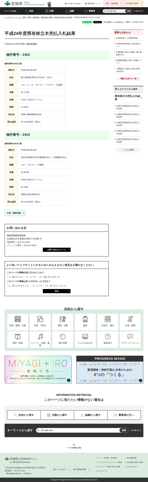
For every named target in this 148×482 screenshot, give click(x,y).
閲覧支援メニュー (94, 3)
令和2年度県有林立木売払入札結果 (128, 140)
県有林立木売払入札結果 (63, 17)
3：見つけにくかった (57, 286)
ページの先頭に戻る (74, 448)
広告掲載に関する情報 (135, 462)
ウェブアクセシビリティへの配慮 (110, 462)
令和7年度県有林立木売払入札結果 (128, 107)
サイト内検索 (104, 11)
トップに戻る (12, 11)
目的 (31, 11)
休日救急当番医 (131, 3)
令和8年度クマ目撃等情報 (126, 38)
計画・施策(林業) (14, 213)
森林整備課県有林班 (16, 235)
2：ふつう (31, 277)
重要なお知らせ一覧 (128, 79)
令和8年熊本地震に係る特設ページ (128, 45)
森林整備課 (31, 44)
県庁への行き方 (59, 469)
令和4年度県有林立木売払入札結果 (128, 132)
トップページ (9, 17)
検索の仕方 (139, 11)
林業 (29, 17)
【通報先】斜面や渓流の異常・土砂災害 (129, 70)
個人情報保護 (132, 458)
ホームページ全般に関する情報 (109, 467)
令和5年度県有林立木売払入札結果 (128, 124)
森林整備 (36, 17)
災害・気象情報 (111, 3)
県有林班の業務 (46, 17)
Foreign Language (74, 3)
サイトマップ (102, 471)
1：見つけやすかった (19, 286)
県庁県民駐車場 (79, 469)
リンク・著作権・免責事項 (107, 458)
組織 (72, 11)
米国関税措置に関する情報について (129, 61)
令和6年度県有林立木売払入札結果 (128, 115)
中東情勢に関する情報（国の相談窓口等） (129, 53)
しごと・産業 (21, 17)
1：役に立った (16, 277)
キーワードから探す (20, 430)
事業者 (92, 11)
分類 (51, 11)
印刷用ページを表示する (115, 22)
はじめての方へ (132, 467)
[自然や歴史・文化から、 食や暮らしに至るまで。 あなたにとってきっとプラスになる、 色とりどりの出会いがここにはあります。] (38, 377)
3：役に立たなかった (50, 277)
